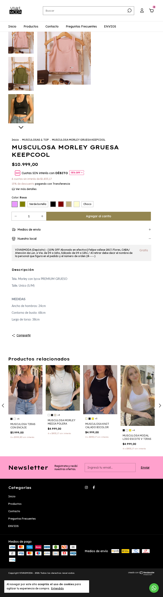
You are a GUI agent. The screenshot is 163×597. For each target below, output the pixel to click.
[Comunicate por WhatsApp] (154, 588)
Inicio (12, 26)
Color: (19, 197)
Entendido (57, 588)
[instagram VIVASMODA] (86, 487)
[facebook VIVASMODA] (94, 487)
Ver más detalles (26, 189)
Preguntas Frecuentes (81, 26)
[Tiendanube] (141, 574)
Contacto (52, 26)
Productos (31, 26)
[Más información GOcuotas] (76, 173)
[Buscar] (129, 10)
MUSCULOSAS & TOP (35, 139)
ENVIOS (110, 26)
